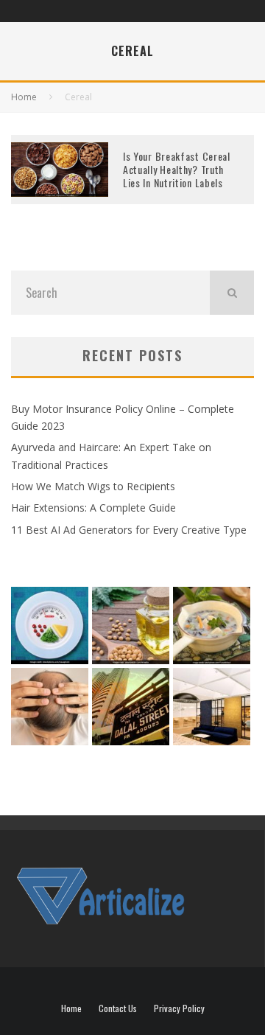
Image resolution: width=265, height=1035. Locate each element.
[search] (232, 293)
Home (71, 1008)
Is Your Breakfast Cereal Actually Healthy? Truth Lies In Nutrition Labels (176, 169)
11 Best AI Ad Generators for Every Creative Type (129, 530)
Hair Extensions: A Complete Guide (93, 508)
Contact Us (118, 1008)
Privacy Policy (179, 1008)
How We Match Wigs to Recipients (93, 486)
